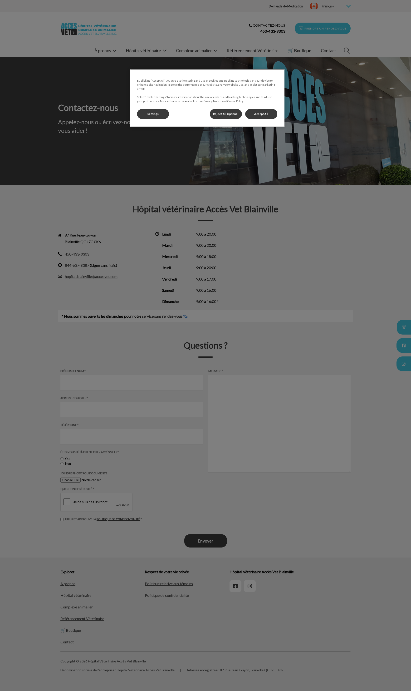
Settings (153, 113)
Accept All (261, 113)
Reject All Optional (226, 113)
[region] (207, 98)
